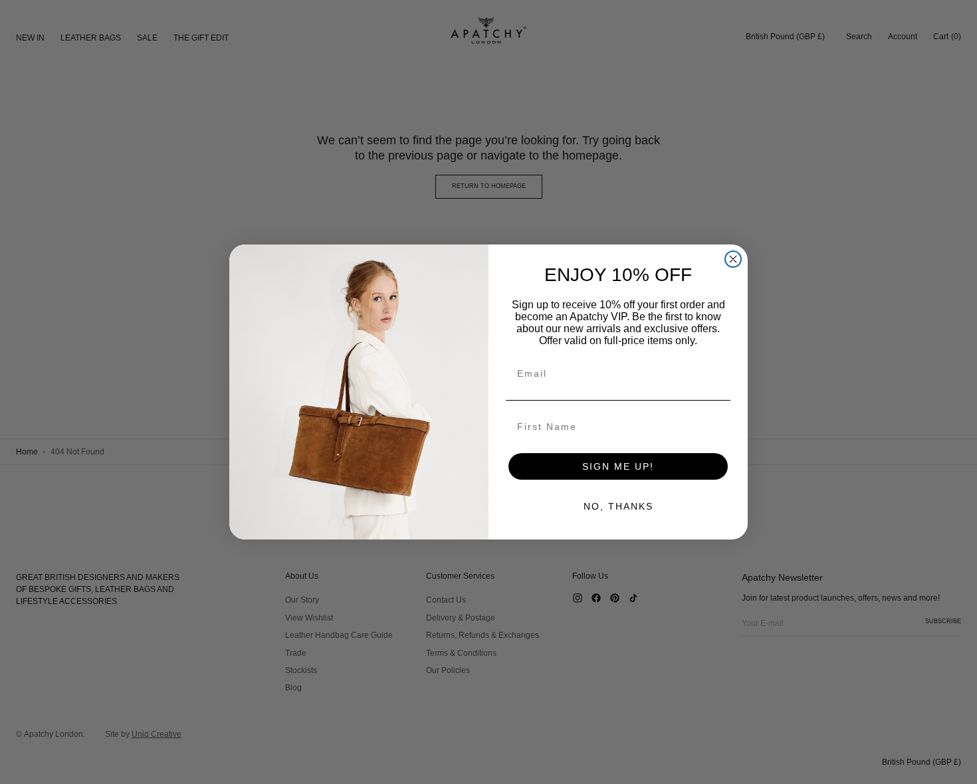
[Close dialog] (733, 259)
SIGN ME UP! (618, 466)
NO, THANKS (618, 506)
